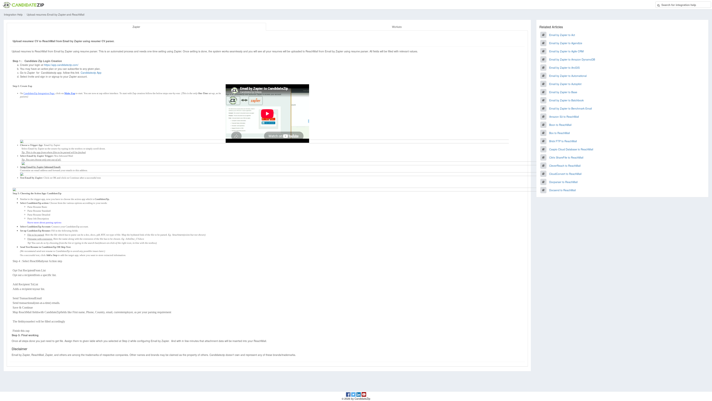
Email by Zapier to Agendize (565, 43)
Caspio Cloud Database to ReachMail (571, 149)
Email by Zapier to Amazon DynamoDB (572, 59)
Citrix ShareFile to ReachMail (566, 157)
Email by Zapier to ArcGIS (564, 67)
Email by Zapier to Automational (568, 76)
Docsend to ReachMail (562, 190)
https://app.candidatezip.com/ (61, 65)
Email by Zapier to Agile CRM (566, 51)
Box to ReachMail (559, 133)
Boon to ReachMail (560, 125)
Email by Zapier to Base (563, 92)
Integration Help (13, 14)
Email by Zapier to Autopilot (565, 84)
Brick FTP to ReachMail (563, 141)
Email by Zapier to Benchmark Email (570, 108)
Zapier (136, 27)
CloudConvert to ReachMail (565, 174)
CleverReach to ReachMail (565, 165)
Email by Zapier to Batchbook (566, 100)
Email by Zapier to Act (562, 35)
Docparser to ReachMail (563, 182)
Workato (397, 27)
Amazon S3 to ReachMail (564, 116)
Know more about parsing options (44, 222)
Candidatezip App (91, 72)
